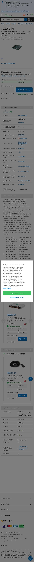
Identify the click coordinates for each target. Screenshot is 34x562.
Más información (7, 288)
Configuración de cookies (17, 297)
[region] (17, 281)
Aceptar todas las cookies (17, 293)
